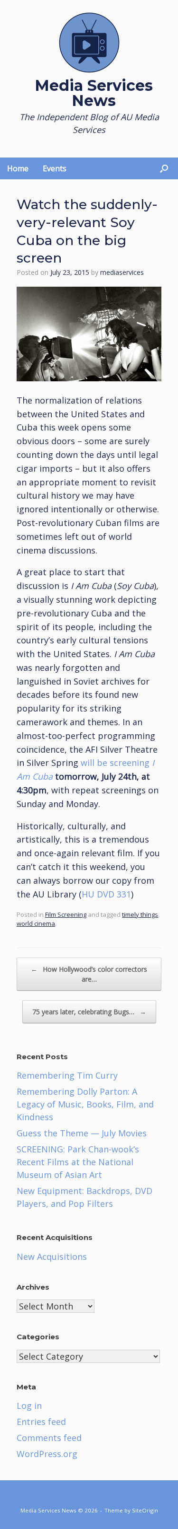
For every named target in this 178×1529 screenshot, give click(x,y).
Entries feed (41, 1421)
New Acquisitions (52, 1256)
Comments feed (49, 1437)
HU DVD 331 (106, 894)
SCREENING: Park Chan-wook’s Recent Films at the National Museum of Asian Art (78, 1161)
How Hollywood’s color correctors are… (89, 974)
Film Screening (65, 914)
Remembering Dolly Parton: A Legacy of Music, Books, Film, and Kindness (85, 1104)
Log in (29, 1405)
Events (54, 168)
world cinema (36, 923)
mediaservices (122, 272)
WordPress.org (47, 1453)
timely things (140, 914)
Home (17, 168)
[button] (164, 168)
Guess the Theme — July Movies (82, 1133)
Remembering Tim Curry (67, 1075)
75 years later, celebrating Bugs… (89, 1011)
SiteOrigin (145, 1510)
